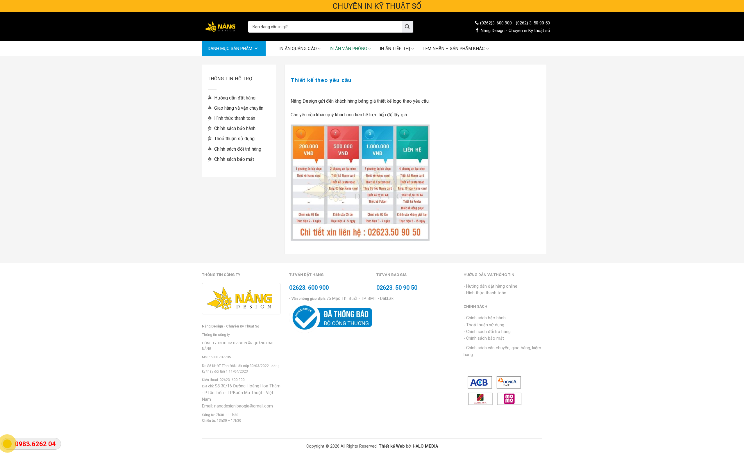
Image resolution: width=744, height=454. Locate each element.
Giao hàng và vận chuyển (238, 108)
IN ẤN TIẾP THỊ (395, 48)
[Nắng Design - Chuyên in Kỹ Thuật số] (220, 27)
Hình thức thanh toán (234, 118)
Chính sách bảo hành (234, 128)
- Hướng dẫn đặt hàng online (490, 286)
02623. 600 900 (232, 380)
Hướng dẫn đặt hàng (234, 98)
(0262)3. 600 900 (496, 23)
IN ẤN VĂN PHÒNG (348, 48)
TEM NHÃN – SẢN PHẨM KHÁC (454, 48)
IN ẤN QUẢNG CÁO (298, 48)
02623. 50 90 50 (396, 287)
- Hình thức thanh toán (485, 293)
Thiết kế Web (392, 446)
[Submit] (407, 27)
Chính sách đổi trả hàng (237, 149)
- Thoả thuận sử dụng (484, 325)
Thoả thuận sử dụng (234, 138)
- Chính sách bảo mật (484, 338)
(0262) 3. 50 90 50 (533, 23)
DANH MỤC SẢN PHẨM (230, 48)
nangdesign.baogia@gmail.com (243, 406)
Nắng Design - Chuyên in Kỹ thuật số (515, 30)
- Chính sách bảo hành (485, 318)
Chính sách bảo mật (233, 159)
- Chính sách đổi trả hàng (487, 331)
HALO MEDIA (425, 446)
